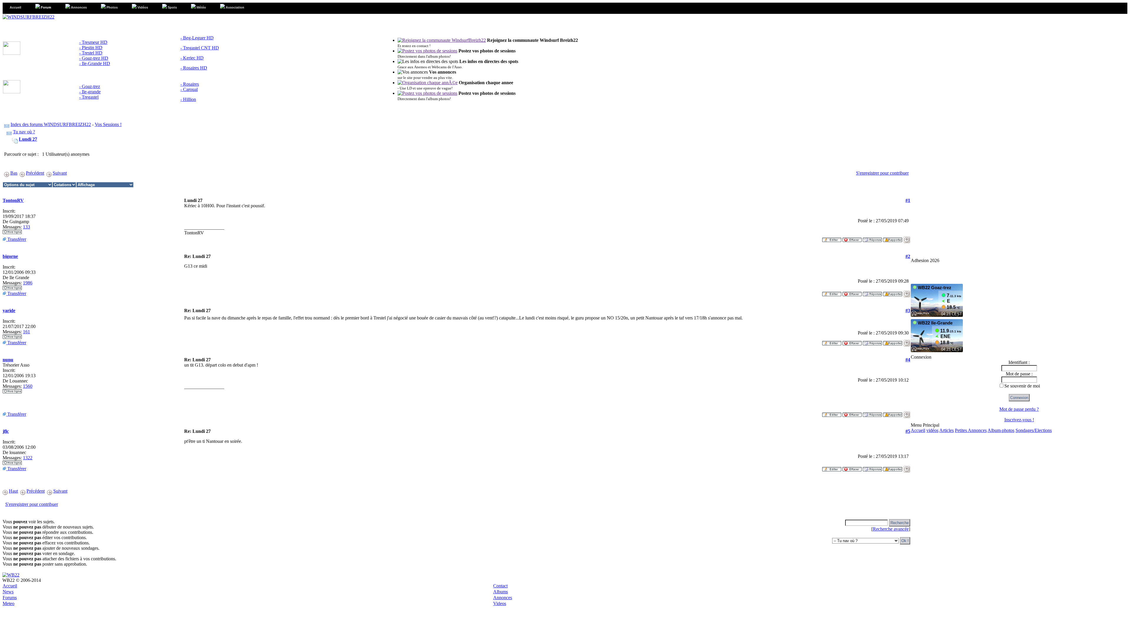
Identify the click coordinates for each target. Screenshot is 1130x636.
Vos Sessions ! (108, 124)
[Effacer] (852, 238)
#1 (907, 200)
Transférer (16, 239)
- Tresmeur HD (93, 42)
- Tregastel (89, 97)
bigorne (10, 256)
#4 (907, 359)
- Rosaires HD (193, 67)
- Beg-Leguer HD (197, 37)
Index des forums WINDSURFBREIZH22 (51, 124)
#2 (907, 256)
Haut (13, 490)
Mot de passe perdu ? (1019, 409)
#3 (907, 310)
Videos (499, 603)
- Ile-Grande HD (94, 63)
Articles (946, 430)
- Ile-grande (90, 91)
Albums (500, 591)
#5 (907, 431)
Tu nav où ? (24, 131)
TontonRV (13, 200)
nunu (8, 359)
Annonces (502, 597)
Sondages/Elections (1034, 430)
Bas (13, 172)
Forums (10, 597)
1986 (27, 282)
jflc (6, 431)
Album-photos (1001, 430)
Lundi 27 (28, 139)
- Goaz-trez (89, 86)
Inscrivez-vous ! (1019, 419)
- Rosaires (189, 84)
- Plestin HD (90, 47)
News (8, 591)
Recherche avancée (891, 528)
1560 (27, 386)
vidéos (932, 430)
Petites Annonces (971, 430)
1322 (27, 457)
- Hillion (188, 99)
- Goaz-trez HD (93, 58)
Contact (500, 585)
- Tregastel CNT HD (199, 47)
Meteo (8, 603)
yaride (9, 310)
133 (26, 226)
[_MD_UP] (906, 238)
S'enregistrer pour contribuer (882, 172)
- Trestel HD (90, 52)
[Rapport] (892, 238)
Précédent (35, 172)
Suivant (60, 172)
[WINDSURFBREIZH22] (28, 16)
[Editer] (831, 238)
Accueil (918, 430)
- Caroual (189, 89)
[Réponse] (872, 238)
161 (26, 331)
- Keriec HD (192, 57)
